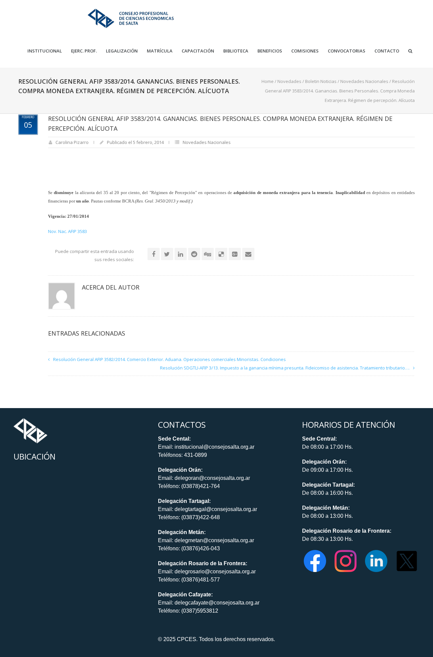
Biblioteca (235, 51)
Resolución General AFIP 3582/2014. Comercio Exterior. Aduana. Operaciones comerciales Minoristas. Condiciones (169, 359)
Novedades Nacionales (364, 81)
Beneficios (269, 51)
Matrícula (160, 51)
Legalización (122, 51)
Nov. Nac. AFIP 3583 (67, 231)
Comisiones (305, 51)
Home (267, 81)
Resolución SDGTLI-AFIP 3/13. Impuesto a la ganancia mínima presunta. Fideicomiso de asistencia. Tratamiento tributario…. (285, 368)
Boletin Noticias (321, 81)
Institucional (44, 51)
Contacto (386, 51)
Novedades (289, 81)
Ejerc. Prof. (84, 51)
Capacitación (198, 51)
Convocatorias (346, 51)
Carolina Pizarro (72, 142)
